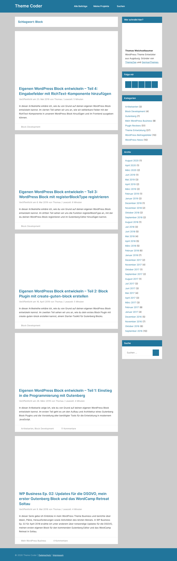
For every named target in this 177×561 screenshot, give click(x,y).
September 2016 (134, 331)
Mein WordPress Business (33, 540)
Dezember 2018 (133, 203)
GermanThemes (150, 62)
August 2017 (131, 279)
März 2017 (130, 302)
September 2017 (133, 274)
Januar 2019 (131, 198)
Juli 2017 (129, 283)
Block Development (30, 126)
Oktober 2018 (132, 212)
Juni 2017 (130, 288)
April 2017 (130, 298)
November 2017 (133, 264)
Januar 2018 (131, 255)
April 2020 (130, 165)
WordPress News (134, 140)
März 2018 (130, 245)
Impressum (58, 555)
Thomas (58, 99)
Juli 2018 (129, 227)
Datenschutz (45, 555)
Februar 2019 (132, 193)
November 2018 (133, 208)
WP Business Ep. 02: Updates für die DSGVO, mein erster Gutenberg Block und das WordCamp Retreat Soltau (64, 498)
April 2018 (130, 241)
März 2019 (130, 189)
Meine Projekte (101, 6)
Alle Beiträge (80, 6)
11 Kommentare (68, 428)
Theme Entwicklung (135, 130)
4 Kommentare (60, 540)
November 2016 (133, 321)
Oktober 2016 (132, 326)
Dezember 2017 (133, 260)
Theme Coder (28, 5)
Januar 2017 (131, 312)
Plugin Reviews (133, 125)
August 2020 (132, 160)
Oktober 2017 (132, 269)
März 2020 (130, 170)
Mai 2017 (130, 293)
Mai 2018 (130, 236)
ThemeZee (130, 62)
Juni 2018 (130, 231)
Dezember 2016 (133, 316)
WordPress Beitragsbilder (138, 135)
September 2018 (133, 217)
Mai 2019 (130, 179)
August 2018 (131, 222)
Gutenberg (130, 116)
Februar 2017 (132, 307)
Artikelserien (27, 428)
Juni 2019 (130, 175)
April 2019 (130, 184)
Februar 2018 (132, 250)
